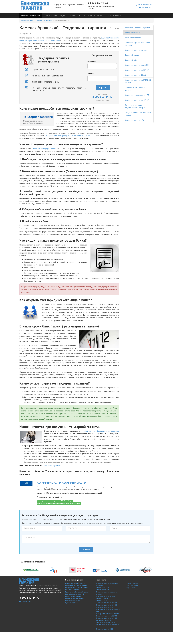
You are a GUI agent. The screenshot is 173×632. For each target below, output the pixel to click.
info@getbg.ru (147, 7)
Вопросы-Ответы (77, 16)
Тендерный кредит (132, 55)
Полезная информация (54, 16)
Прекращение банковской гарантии (77, 592)
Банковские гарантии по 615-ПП (137, 95)
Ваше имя (91, 61)
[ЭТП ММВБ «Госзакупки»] (99, 570)
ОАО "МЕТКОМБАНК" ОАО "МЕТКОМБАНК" (61, 483)
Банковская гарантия (30, 16)
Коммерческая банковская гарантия (107, 614)
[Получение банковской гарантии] (34, 5)
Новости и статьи (96, 16)
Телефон (91, 73)
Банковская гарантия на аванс (136, 50)
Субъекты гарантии (71, 603)
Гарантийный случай (72, 590)
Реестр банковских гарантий (74, 594)
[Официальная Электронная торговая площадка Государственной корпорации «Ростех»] (54, 570)
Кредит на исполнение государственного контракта (105, 621)
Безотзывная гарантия (72, 601)
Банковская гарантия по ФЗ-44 (75, 583)
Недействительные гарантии (74, 598)
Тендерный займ (131, 60)
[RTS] (76, 570)
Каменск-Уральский (145, 5)
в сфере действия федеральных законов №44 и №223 (69, 135)
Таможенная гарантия (133, 38)
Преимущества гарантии (73, 596)
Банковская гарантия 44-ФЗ (135, 75)
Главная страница (27, 20)
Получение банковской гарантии (137, 28)
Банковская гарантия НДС (134, 120)
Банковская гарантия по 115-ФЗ (137, 100)
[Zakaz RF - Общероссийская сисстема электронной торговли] (145, 570)
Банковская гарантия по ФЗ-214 (137, 65)
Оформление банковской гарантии (76, 588)
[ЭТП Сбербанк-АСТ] (31, 570)
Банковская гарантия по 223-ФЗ (137, 70)
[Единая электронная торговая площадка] (122, 570)
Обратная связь (114, 16)
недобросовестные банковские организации (99, 431)
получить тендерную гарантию (45, 148)
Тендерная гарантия (132, 33)
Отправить (103, 87)
